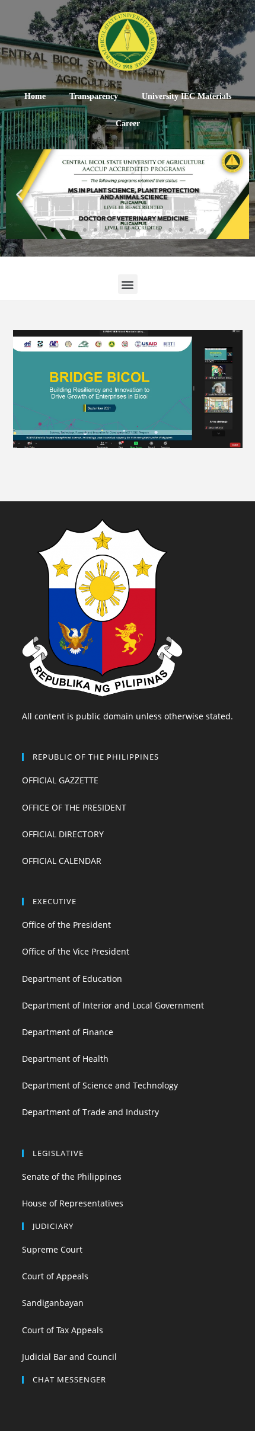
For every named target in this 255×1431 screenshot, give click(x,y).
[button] (42, 230)
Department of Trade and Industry (90, 1112)
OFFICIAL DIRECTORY (63, 834)
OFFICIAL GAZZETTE (60, 780)
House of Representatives (72, 1203)
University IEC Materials (186, 96)
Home (35, 96)
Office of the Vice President (75, 951)
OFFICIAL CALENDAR (61, 860)
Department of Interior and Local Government (113, 1005)
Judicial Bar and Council (69, 1356)
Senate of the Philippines (72, 1176)
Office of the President (66, 924)
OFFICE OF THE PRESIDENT (74, 807)
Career (128, 123)
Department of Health (65, 1058)
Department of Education (72, 978)
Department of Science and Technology (100, 1085)
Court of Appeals (55, 1276)
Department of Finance (67, 1032)
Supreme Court (52, 1249)
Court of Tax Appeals (62, 1330)
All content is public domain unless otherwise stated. (127, 716)
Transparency (93, 96)
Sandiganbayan (53, 1302)
